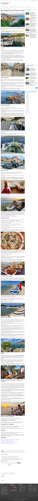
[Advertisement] (22, 3)
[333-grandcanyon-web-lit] (36, 489)
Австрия (27, 105)
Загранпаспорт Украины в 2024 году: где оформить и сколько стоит (33, 78)
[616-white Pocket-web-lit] (36, 491)
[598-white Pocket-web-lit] (30, 489)
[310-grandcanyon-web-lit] (34, 489)
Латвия (27, 107)
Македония (27, 100)
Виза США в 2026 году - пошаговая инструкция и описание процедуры (32, 69)
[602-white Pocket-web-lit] (34, 491)
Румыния (27, 98)
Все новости (27, 39)
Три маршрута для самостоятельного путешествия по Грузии (33, 83)
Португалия (27, 106)
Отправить (2, 480)
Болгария (27, 110)
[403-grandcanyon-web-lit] (30, 487)
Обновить (2, 476)
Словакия (27, 97)
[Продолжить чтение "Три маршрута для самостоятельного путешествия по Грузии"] (27, 83)
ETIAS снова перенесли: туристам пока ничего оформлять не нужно (9, 456)
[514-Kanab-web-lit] (30, 491)
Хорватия (27, 109)
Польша (27, 99)
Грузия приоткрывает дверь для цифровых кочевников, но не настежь (33, 18)
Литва (27, 108)
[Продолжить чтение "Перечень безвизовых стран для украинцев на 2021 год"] (27, 74)
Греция (27, 93)
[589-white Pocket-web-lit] (32, 491)
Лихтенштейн (28, 101)
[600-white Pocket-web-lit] (32, 489)
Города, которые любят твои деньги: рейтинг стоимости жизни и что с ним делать (33, 35)
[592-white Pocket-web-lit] (36, 487)
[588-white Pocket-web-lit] (34, 487)
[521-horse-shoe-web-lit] (32, 487)
